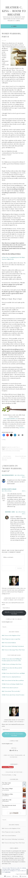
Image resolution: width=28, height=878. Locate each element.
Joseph (17, 448)
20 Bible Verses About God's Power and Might (13, 673)
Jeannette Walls (6, 784)
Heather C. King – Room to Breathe (14, 10)
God (9, 448)
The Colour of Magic (7, 788)
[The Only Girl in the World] (24, 808)
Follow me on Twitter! (14, 772)
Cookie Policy (7, 872)
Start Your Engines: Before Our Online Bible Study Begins (6, 458)
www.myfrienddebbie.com (10, 418)
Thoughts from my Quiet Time (12, 447)
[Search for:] (14, 627)
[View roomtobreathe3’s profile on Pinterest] (15, 750)
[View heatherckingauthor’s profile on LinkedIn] (17, 750)
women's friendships (16, 450)
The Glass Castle (6, 783)
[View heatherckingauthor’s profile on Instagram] (13, 750)
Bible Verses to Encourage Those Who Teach (13, 650)
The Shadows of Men (7, 794)
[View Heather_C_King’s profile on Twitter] (12, 750)
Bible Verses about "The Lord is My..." (11, 691)
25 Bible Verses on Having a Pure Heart (11, 664)
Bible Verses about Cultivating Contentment (13, 646)
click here (21, 427)
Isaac (12, 448)
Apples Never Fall (6, 799)
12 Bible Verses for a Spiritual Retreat (11, 677)
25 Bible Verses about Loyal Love (10, 687)
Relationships (8, 450)
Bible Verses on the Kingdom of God (11, 635)
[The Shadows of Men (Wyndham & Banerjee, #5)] (24, 797)
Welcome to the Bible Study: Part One (20, 457)
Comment (19, 568)
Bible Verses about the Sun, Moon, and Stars (13, 680)
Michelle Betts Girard (9, 489)
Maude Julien (5, 806)
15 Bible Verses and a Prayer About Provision (13, 695)
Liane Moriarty (6, 801)
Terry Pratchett (6, 790)
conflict (6, 448)
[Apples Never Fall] (24, 803)
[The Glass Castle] (24, 786)
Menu (15, 26)
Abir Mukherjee (6, 795)
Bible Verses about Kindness (9, 642)
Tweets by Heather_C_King (9, 775)
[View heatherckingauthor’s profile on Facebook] (10, 750)
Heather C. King (10, 512)
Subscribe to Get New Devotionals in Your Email (14, 613)
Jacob (14, 448)
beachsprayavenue (8, 475)
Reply (23, 477)
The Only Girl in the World (9, 805)
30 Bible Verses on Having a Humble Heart (12, 684)
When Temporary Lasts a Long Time (11, 639)
